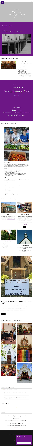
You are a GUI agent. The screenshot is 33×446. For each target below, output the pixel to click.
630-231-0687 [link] (16, 9)
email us (4, 389)
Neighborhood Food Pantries (11, 219)
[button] (32, 1)
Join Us (25, 226)
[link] (16, 407)
